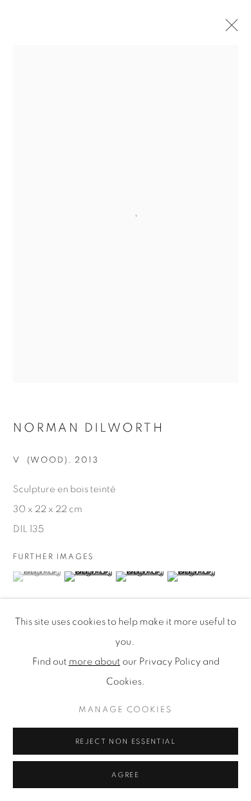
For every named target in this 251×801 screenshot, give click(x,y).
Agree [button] (125, 774)
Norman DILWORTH (88, 428)
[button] (37, 576)
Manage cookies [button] (125, 710)
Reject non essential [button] (125, 741)
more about (94, 662)
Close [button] (228, 29)
